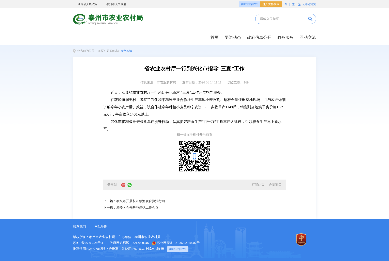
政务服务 (285, 37)
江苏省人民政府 (88, 4)
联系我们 (79, 226)
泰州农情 (126, 50)
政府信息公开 (259, 37)
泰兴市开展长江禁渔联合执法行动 (140, 201)
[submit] (310, 19)
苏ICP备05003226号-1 (88, 243)
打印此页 (258, 184)
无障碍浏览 (309, 4)
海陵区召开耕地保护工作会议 (137, 207)
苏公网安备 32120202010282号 (178, 243)
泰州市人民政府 (116, 4)
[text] (280, 19)
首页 (215, 37)
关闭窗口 (275, 184)
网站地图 (100, 226)
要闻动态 (233, 37)
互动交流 (308, 37)
